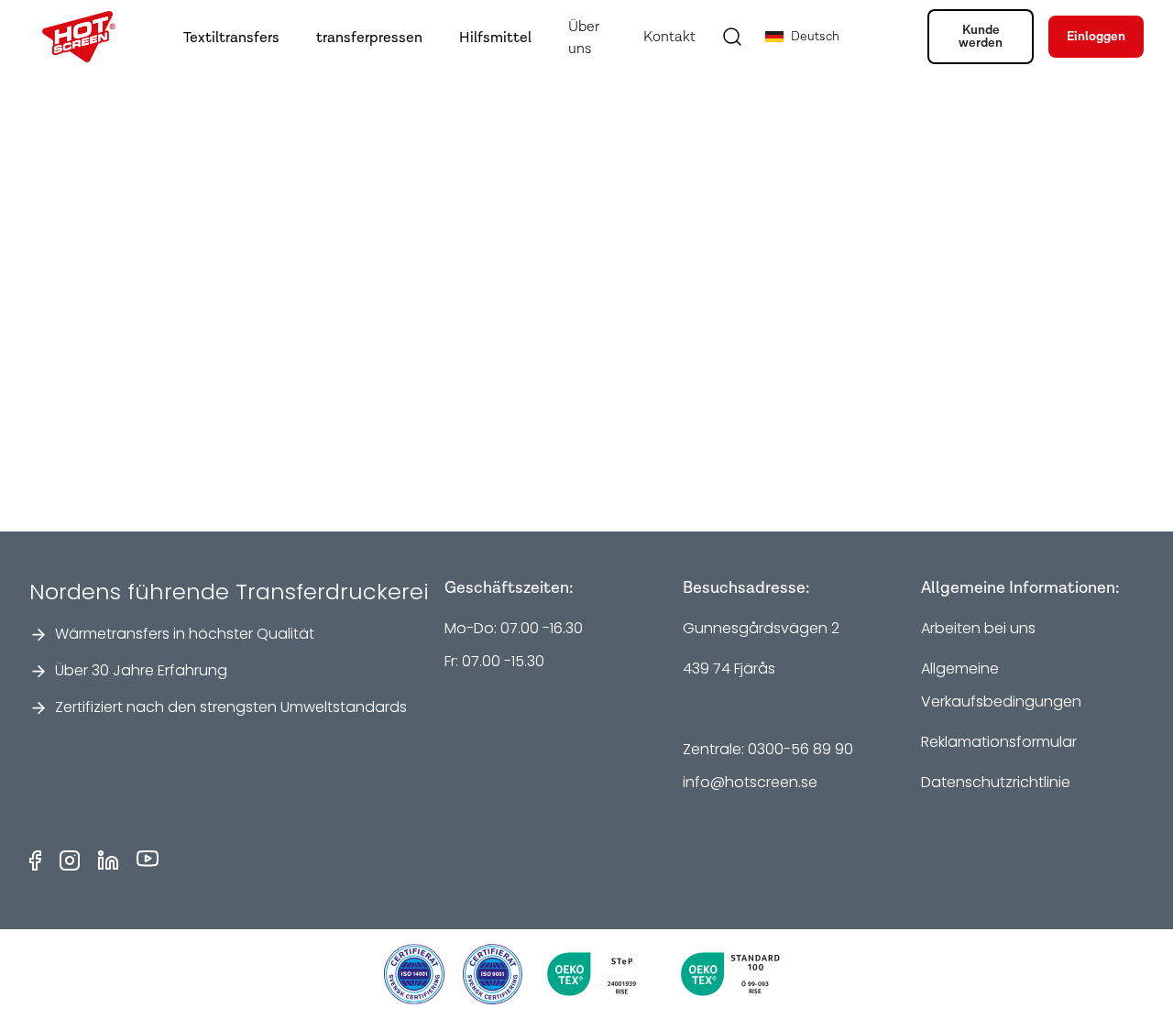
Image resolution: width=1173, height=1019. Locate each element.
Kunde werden (981, 36)
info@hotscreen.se (750, 782)
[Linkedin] (108, 860)
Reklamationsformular (999, 741)
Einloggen (1096, 36)
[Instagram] (70, 860)
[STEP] (598, 974)
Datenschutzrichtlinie (995, 782)
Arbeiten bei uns (978, 628)
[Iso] (414, 974)
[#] (493, 974)
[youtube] (148, 860)
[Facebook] (35, 860)
